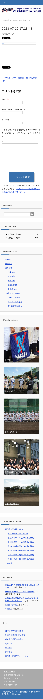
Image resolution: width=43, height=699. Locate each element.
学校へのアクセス (12, 504)
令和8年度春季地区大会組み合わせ (19, 592)
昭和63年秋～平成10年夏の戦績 (21, 546)
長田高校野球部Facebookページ (18, 656)
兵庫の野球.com (10, 685)
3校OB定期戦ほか (15, 306)
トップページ (9, 672)
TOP (16, 20)
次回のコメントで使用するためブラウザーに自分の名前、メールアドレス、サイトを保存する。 (21, 133)
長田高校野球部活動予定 (14, 675)
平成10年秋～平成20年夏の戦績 (21, 542)
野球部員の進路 (11, 391)
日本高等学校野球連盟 (14, 631)
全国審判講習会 (11, 605)
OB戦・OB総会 (14, 298)
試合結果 (8, 268)
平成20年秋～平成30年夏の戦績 (21, 538)
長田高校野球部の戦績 (14, 529)
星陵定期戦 (12, 285)
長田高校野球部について (15, 472)
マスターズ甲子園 (15, 302)
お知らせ (8, 259)
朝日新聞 (8, 644)
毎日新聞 (8, 648)
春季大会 (11, 281)
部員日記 (8, 264)
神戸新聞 (8, 652)
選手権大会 (12, 289)
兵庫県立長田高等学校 (14, 639)
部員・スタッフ (11, 432)
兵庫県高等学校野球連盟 (15, 635)
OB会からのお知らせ (13, 293)
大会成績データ (11, 563)
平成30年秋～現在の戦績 (18, 534)
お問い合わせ (9, 682)
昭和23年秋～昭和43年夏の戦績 (21, 555)
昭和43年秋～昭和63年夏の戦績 (21, 551)
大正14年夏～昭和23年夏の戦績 (21, 559)
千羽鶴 (7, 360)
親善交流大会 (13, 276)
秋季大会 (11, 272)
